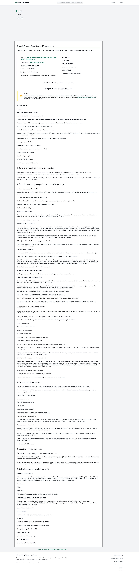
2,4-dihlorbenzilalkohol (50, 83)
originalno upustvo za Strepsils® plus (86, 97)
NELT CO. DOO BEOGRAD (37, 62)
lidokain (71, 83)
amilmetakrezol (62, 83)
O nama (113, 2)
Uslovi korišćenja (119, 564)
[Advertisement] (69, 30)
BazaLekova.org (23, 3)
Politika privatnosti (118, 561)
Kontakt (121, 2)
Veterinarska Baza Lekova (117, 558)
